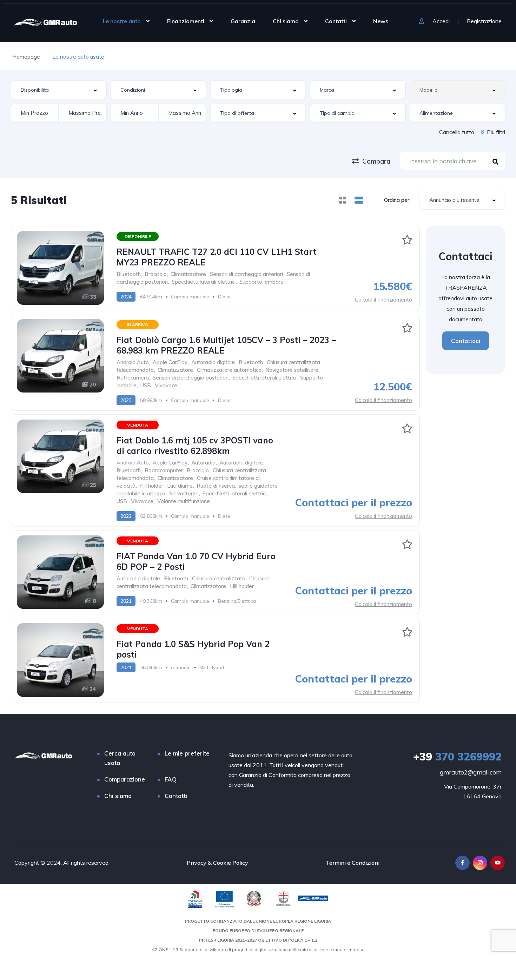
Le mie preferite (187, 753)
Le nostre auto (122, 21)
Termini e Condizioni (352, 862)
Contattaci (465, 340)
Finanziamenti (185, 21)
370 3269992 (457, 756)
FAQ (171, 779)
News (380, 21)
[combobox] (58, 89)
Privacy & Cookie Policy (217, 862)
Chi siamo (286, 21)
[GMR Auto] (45, 21)
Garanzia (243, 21)
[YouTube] (497, 863)
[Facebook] (462, 863)
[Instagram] (480, 863)
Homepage (26, 56)
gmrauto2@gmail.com (471, 772)
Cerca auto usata (119, 758)
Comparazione (124, 779)
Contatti (336, 21)
